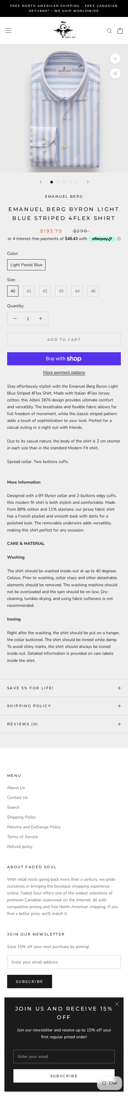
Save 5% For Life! (30, 688)
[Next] (88, 181)
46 (93, 291)
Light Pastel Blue (26, 265)
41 (28, 291)
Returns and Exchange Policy (34, 827)
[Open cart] (120, 31)
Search (13, 807)
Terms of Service (22, 837)
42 (45, 291)
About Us (16, 788)
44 (77, 291)
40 (12, 291)
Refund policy (19, 846)
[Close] (117, 1004)
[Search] (109, 30)
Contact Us (17, 797)
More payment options (64, 372)
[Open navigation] (8, 30)
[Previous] (40, 181)
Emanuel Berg (64, 196)
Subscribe (64, 1076)
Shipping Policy (29, 706)
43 (61, 291)
